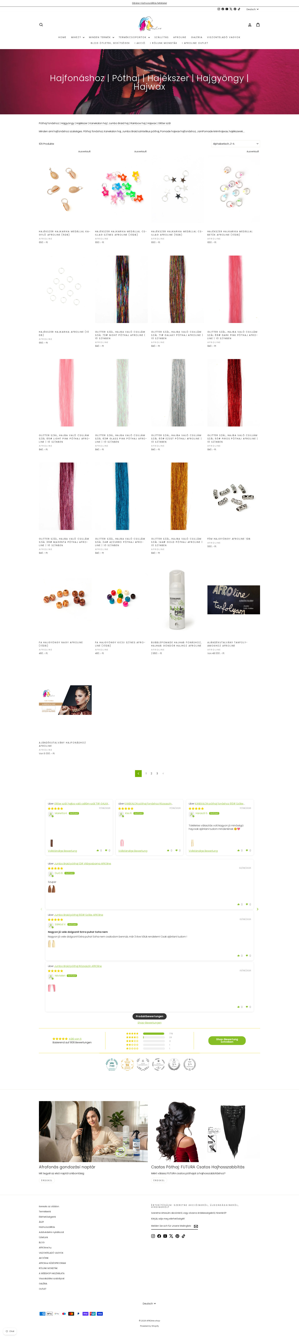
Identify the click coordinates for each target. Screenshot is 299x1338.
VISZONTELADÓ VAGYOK (223, 37)
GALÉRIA (197, 37)
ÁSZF (41, 1222)
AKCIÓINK (44, 1258)
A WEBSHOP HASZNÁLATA (51, 1273)
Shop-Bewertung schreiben (227, 1041)
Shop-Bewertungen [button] (149, 1022)
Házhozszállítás (47, 1227)
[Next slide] (257, 909)
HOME (62, 37)
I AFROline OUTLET (195, 43)
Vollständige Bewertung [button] (62, 851)
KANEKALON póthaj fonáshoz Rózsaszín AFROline (144, 805)
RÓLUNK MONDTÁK (48, 1268)
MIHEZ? (76, 37)
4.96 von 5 (75, 1039)
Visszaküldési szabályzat (51, 1278)
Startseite (149, 70)
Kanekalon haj (98, 123)
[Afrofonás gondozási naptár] (93, 1131)
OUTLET (42, 1289)
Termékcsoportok (133, 37)
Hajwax (151, 123)
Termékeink (45, 1211)
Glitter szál (164, 123)
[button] (97, 850)
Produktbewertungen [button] (149, 1016)
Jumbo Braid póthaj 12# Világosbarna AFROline (82, 863)
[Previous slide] (41, 909)
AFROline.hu (45, 1247)
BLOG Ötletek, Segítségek (110, 43)
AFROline (179, 37)
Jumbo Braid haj (118, 123)
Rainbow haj (138, 123)
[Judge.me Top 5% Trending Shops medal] (189, 1064)
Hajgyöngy (67, 123)
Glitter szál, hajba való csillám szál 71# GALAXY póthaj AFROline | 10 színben (78, 805)
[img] (55, 808)
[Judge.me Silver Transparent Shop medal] (158, 1064)
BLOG (42, 1242)
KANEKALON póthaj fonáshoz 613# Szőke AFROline (216, 805)
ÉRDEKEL (46, 1180)
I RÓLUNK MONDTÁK (163, 43)
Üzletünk (43, 1237)
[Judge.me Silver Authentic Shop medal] (143, 1064)
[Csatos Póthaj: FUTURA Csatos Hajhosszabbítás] (205, 1131)
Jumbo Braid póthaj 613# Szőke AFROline (78, 915)
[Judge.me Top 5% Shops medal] (174, 1064)
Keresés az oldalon (49, 1206)
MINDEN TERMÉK (100, 37)
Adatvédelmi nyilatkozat (51, 1232)
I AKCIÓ (140, 43)
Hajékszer (82, 123)
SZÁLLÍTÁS (161, 37)
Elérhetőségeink (47, 1216)
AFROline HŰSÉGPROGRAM (52, 1263)
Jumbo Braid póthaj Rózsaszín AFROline (78, 966)
